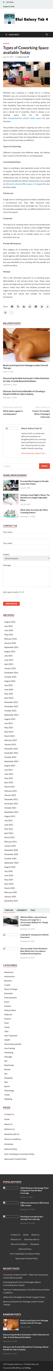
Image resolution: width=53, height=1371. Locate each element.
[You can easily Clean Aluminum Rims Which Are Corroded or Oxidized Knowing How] (10, 948)
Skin (6, 1082)
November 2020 (11, 854)
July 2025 (8, 655)
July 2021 (8, 820)
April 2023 (8, 731)
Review (7, 1069)
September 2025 (11, 647)
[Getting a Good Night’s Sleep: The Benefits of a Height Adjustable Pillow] (10, 495)
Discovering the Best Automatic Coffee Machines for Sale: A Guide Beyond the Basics (26, 379)
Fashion (7, 1006)
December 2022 (11, 748)
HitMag (28, 1368)
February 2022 (10, 791)
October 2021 (10, 808)
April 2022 (8, 782)
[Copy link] (11, 312)
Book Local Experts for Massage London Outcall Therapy (34, 1321)
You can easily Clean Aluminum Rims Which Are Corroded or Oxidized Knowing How (33, 951)
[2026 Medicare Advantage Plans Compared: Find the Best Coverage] (10, 1188)
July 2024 (8, 685)
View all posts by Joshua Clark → (34, 453)
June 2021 (8, 824)
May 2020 (8, 879)
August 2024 (9, 681)
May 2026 (8, 634)
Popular (9, 910)
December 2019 (11, 901)
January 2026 (10, 643)
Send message (11, 604)
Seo (5, 1073)
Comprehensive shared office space (25, 118)
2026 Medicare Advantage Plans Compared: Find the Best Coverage (34, 1190)
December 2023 (11, 702)
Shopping (8, 1078)
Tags (33, 910)
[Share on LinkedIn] (24, 306)
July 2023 (8, 723)
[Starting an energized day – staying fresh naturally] (10, 1217)
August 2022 (9, 765)
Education (8, 993)
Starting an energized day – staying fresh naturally (32, 1217)
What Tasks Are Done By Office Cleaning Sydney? (34, 511)
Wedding (8, 1099)
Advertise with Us (11, 1134)
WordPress (17, 1368)
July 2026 (8, 626)
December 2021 (11, 799)
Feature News (10, 1010)
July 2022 (8, 770)
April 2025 (8, 664)
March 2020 (9, 888)
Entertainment (10, 997)
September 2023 (11, 715)
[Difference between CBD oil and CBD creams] (10, 1203)
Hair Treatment (10, 1035)
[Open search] (47, 35)
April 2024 (8, 698)
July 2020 (8, 871)
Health (7, 1040)
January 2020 (10, 896)
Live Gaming (9, 1048)
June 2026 (8, 630)
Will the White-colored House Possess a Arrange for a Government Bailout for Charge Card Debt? (34, 921)
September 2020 (11, 862)
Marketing (8, 1052)
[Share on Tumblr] (47, 306)
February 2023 (10, 740)
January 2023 (10, 744)
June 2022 (8, 774)
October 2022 (10, 757)
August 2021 (9, 816)
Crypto (7, 985)
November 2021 (11, 803)
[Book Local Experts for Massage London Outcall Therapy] (26, 346)
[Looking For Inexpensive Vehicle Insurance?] (10, 935)
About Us (8, 1124)
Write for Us (9, 1129)
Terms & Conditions (12, 1139)
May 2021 (8, 829)
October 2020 (10, 858)
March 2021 (9, 837)
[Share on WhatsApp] (29, 306)
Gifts (6, 1031)
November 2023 (11, 706)
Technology (9, 1090)
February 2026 (10, 639)
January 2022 (10, 795)
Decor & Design (11, 989)
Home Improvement (12, 1044)
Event (6, 1002)
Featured (8, 1014)
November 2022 (11, 753)
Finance (7, 1018)
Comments (22, 910)
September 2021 (11, 812)
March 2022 (9, 786)
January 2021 (10, 846)
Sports (7, 1086)
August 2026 (9, 622)
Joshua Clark (22, 57)
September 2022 (11, 761)
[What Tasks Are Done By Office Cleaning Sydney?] (10, 510)
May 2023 (8, 727)
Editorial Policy (10, 1149)
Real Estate (9, 1065)
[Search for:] (26, 466)
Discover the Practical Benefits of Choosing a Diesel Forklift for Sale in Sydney (24, 392)
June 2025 (8, 660)
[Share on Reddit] (41, 306)
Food (6, 1023)
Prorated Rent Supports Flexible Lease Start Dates (34, 482)
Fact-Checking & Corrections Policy (19, 1154)
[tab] (9, 910)
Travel (6, 1094)
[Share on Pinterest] (35, 306)
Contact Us (9, 1114)
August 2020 (9, 867)
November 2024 (11, 672)
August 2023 (9, 719)
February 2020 (10, 892)
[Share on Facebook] (12, 306)
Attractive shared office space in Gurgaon (24, 184)
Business (6, 43)
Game (6, 1027)
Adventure (8, 972)
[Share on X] (18, 306)
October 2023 (10, 710)
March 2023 (9, 736)
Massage (8, 1056)
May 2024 (8, 693)
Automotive (9, 976)
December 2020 (11, 850)
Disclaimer (8, 1144)
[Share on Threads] (5, 312)
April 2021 (8, 833)
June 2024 (8, 689)
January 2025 (10, 668)
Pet (5, 1061)
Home (6, 1119)
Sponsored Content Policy (15, 1159)
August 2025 (9, 651)
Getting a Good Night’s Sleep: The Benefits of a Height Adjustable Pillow (35, 497)
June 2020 (8, 875)
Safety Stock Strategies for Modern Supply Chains (24, 1297)
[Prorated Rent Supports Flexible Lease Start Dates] (10, 481)
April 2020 (8, 884)
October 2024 (10, 677)
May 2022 (8, 778)
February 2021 (10, 841)
